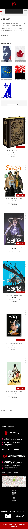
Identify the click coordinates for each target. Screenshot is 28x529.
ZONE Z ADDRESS (8, 427)
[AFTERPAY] (20, 516)
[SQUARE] (8, 516)
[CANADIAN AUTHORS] (20, 54)
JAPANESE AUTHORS (20, 79)
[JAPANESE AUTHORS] (20, 72)
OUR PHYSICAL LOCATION (11, 473)
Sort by (4, 102)
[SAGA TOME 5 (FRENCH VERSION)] (14, 325)
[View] (25, 121)
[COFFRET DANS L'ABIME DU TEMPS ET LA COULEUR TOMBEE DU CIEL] (14, 132)
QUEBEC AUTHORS (6, 97)
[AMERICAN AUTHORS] (6, 54)
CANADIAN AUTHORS (20, 61)
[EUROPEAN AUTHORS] (6, 72)
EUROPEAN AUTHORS (7, 79)
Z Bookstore (12, 524)
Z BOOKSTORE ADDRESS (10, 450)
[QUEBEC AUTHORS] (6, 90)
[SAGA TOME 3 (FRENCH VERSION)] (14, 374)
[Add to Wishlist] (25, 119)
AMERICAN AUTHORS (7, 61)
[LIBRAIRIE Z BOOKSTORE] (14, 4)
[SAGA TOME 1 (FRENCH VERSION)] (14, 181)
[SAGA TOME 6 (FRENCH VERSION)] (14, 277)
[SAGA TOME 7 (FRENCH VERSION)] (14, 229)
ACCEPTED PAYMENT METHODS (12, 511)
